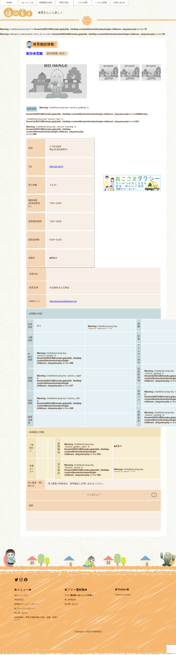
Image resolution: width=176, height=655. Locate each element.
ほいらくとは (27, 2)
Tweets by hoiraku (123, 595)
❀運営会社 (19, 599)
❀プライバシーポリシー (24, 608)
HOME (9, 2)
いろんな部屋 (101, 2)
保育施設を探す (46, 2)
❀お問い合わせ (21, 613)
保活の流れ (64, 2)
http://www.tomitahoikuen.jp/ (63, 301)
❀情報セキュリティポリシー (26, 604)
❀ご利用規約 (70, 599)
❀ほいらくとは (21, 595)
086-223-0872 (56, 167)
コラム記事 (82, 2)
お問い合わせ (119, 2)
